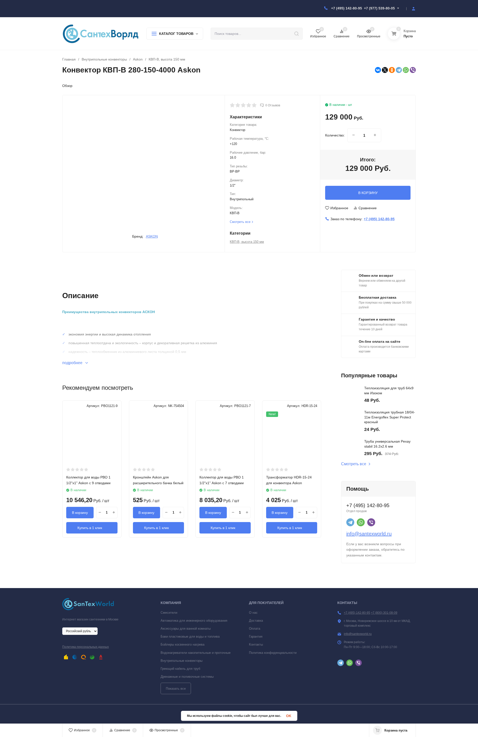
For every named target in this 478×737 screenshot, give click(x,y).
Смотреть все (353, 464)
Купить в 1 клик (89, 528)
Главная (69, 59)
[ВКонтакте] (378, 70)
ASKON (152, 236)
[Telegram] (399, 70)
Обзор (67, 85)
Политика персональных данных (85, 647)
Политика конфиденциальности (273, 653)
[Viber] (413, 70)
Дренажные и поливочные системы (187, 676)
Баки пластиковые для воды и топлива (190, 636)
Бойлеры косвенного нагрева (182, 644)
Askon (138, 59)
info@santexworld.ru (369, 533)
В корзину (80, 513)
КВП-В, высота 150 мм (167, 59)
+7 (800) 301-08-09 (384, 612)
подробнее (72, 363)
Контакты (256, 644)
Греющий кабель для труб (180, 668)
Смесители (169, 612)
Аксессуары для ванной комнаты (186, 628)
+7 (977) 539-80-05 (379, 8)
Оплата (254, 628)
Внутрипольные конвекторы (104, 59)
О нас (253, 612)
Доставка (256, 620)
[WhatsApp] (406, 70)
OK (288, 716)
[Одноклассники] (392, 70)
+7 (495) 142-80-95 (346, 8)
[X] (385, 70)
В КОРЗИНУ (368, 193)
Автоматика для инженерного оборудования (194, 620)
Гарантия (255, 636)
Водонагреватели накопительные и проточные (196, 653)
